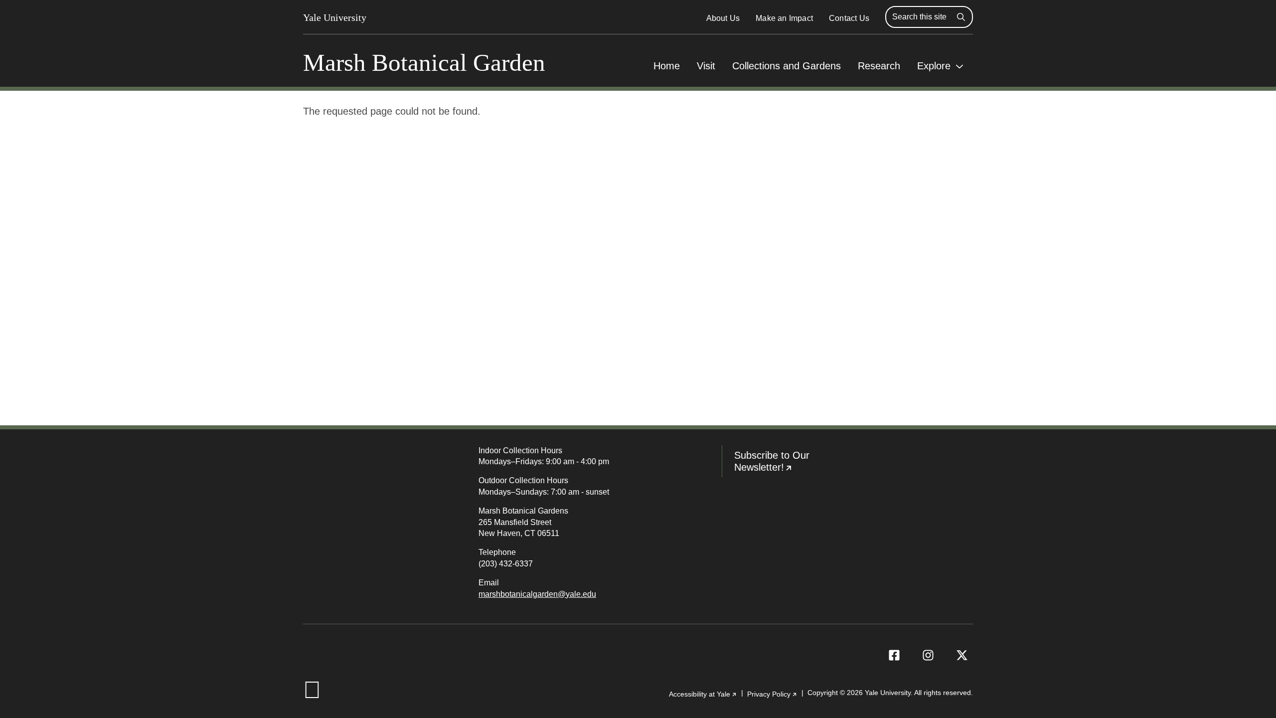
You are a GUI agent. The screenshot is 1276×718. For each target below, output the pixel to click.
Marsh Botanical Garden (424, 62)
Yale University (334, 17)
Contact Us (849, 18)
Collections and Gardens (786, 65)
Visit (706, 65)
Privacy (772, 694)
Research (879, 65)
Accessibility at (703, 694)
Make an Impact (784, 18)
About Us (723, 18)
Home (666, 65)
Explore (934, 65)
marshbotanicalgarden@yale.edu (537, 594)
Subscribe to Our (790, 463)
